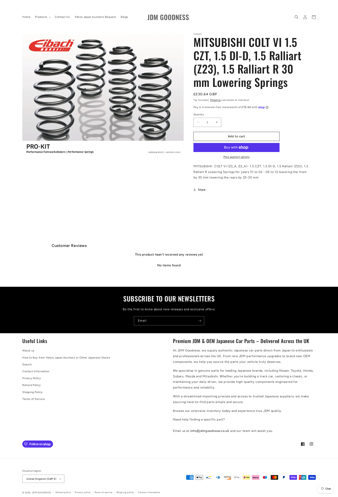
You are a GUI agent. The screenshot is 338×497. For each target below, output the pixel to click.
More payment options (236, 157)
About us (28, 350)
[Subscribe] (199, 320)
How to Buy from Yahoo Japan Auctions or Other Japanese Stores (66, 357)
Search (27, 364)
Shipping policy (125, 492)
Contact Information (35, 371)
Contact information (149, 492)
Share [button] (202, 189)
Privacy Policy (31, 378)
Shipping (215, 100)
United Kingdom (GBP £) (41, 478)
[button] (42, 17)
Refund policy (63, 492)
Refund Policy (31, 385)
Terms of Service (33, 399)
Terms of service (103, 492)
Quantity (198, 114)
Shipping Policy (32, 392)
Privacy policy (83, 492)
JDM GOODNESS (41, 492)
